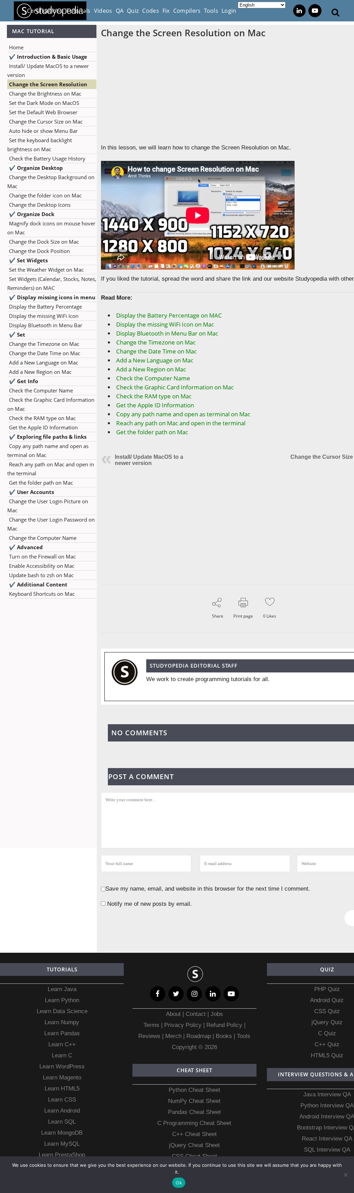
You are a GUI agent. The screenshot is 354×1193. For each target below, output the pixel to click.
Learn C (62, 1055)
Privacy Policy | (183, 1025)
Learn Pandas (62, 1033)
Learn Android (62, 1110)
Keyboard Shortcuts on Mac (42, 593)
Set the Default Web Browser (43, 112)
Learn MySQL (62, 1144)
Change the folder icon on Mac (45, 195)
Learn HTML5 (62, 1088)
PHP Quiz (327, 989)
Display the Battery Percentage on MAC (169, 315)
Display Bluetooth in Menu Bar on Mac (167, 333)
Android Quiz (327, 1000)
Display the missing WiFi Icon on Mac (165, 324)
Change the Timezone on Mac (44, 343)
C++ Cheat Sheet (194, 1134)
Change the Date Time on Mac (44, 353)
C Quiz (327, 1033)
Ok (179, 1182)
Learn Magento (62, 1077)
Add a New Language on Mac (43, 362)
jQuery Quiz (327, 1022)
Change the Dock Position (39, 251)
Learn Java (62, 989)
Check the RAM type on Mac (42, 418)
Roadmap (198, 1036)
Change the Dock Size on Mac (44, 241)
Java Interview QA (327, 1094)
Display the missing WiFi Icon (43, 315)
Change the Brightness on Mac (45, 93)
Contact (196, 1014)
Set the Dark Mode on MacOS (44, 102)
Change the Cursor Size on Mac (46, 121)
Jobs (217, 1014)
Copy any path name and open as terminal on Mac (183, 414)
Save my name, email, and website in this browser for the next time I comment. (207, 888)
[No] (345, 1174)
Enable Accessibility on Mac (41, 565)
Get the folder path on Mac (41, 482)
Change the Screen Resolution (48, 84)
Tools (243, 1036)
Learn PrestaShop (62, 1155)
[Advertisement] (48, 667)
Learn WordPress (62, 1066)
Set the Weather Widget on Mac (46, 269)
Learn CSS (62, 1099)
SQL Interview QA (327, 1149)
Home (16, 47)
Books (224, 1036)
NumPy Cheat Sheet (194, 1101)
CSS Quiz (327, 1011)
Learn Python (62, 1000)
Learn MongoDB (62, 1132)
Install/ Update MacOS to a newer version (149, 460)
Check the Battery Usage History (47, 158)
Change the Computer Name (42, 537)
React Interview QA (327, 1138)
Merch (173, 1036)
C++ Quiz (327, 1044)
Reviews (150, 1036)
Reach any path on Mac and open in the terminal (180, 423)
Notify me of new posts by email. (149, 904)
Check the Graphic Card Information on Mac (175, 387)
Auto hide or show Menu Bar (43, 130)
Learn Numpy (62, 1022)
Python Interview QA (327, 1105)
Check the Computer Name (41, 390)
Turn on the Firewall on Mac (42, 556)
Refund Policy (223, 1025)
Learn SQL (62, 1121)
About (174, 1014)
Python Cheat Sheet (194, 1090)
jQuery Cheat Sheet (194, 1145)
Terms (152, 1025)
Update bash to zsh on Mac (41, 575)
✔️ (48, 56)
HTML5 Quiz (327, 1055)
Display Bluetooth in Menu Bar (45, 325)
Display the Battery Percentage (45, 306)
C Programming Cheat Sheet (194, 1123)
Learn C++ (62, 1044)
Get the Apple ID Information (43, 427)
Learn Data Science (62, 1011)
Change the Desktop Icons (40, 204)
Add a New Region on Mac (40, 371)
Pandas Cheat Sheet (194, 1112)
